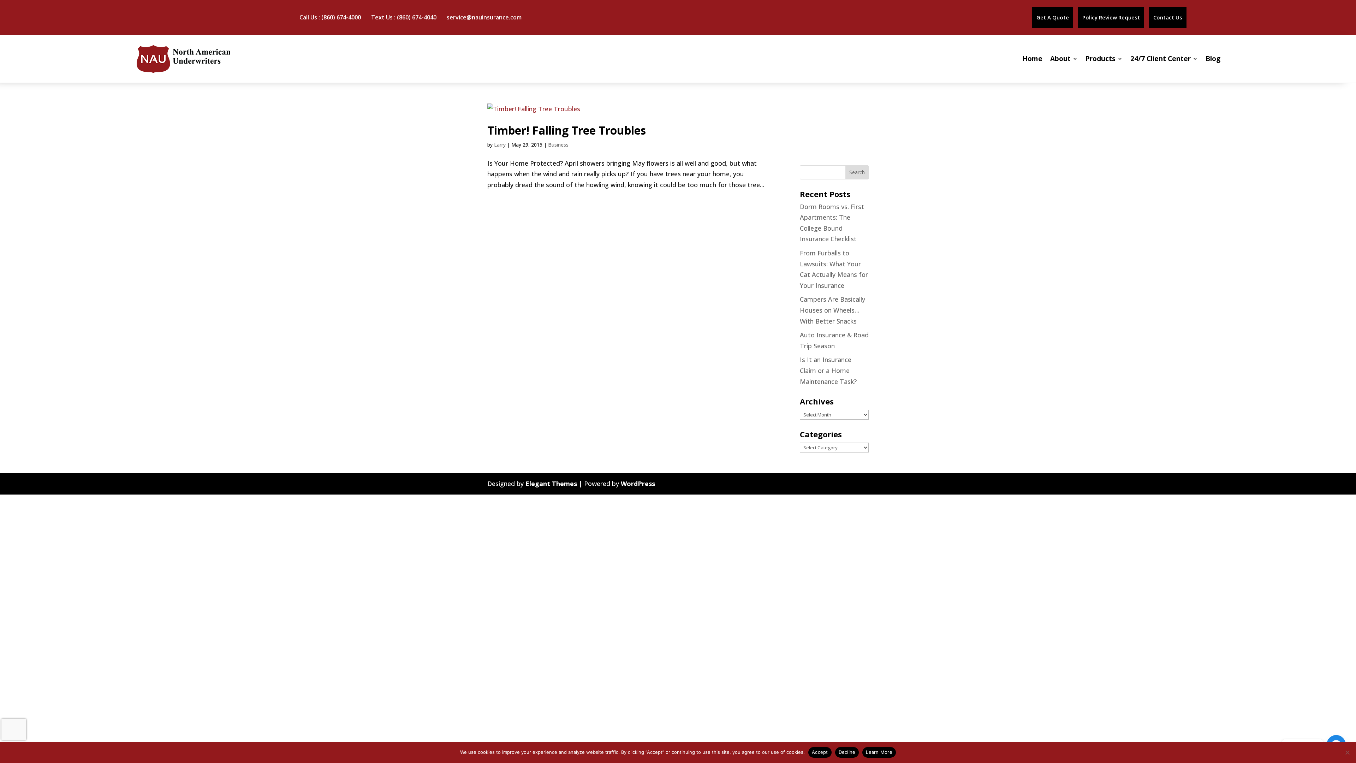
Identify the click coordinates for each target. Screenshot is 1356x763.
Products (1101, 58)
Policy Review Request (1111, 17)
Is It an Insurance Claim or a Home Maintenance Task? (828, 370)
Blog (1213, 58)
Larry (500, 144)
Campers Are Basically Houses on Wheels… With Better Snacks (832, 310)
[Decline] (1347, 752)
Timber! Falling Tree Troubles (566, 130)
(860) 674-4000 (341, 17)
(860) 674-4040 (416, 17)
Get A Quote (1052, 17)
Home (1032, 58)
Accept (820, 752)
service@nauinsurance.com (484, 17)
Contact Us (1167, 17)
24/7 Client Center (1160, 58)
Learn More (879, 752)
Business (558, 144)
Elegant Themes (551, 483)
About (1060, 58)
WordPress (638, 483)
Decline (847, 752)
